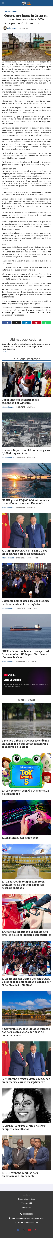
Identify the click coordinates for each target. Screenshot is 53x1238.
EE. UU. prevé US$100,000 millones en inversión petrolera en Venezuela (25, 502)
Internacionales (10, 11)
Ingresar (27, 1207)
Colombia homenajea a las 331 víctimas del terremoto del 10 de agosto (26, 602)
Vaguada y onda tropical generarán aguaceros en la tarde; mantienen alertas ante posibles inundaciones (26, 346)
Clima (4, 351)
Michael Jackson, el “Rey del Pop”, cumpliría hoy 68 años (24, 1127)
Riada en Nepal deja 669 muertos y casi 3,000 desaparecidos (26, 451)
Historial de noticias (26, 1199)
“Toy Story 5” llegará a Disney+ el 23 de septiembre (25, 792)
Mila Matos (12, 28)
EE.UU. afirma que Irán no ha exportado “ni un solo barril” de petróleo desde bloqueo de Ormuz (26, 654)
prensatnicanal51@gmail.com (26, 1222)
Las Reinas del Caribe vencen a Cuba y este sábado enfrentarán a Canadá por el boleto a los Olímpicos (26, 982)
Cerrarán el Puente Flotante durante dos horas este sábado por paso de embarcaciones (26, 1032)
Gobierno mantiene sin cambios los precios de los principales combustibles (26, 933)
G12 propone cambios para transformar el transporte (20, 1174)
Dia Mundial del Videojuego (21, 837)
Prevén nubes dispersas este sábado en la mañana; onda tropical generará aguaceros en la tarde (25, 743)
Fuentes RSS (26, 1203)
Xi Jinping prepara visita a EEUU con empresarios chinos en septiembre (24, 552)
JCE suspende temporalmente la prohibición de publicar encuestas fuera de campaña (23, 884)
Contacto (26, 1195)
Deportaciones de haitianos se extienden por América (20, 401)
